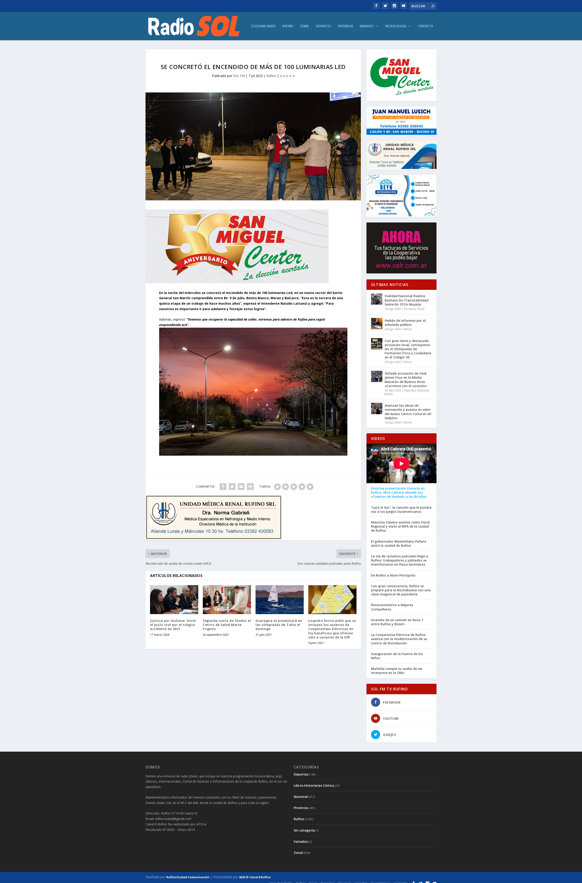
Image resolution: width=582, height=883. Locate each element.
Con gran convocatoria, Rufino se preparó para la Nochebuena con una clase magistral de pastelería (401, 590)
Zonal (304, 26)
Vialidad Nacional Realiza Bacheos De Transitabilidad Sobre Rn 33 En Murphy (407, 300)
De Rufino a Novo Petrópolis (393, 575)
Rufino (287, 26)
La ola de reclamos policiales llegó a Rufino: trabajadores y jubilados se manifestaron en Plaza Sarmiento (399, 560)
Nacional (423, 390)
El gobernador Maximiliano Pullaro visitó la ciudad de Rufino (398, 543)
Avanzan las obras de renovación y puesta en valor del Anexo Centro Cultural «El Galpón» (408, 411)
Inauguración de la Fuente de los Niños (397, 656)
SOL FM (239, 76)
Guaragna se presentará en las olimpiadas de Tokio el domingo (279, 624)
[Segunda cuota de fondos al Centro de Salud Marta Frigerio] (227, 599)
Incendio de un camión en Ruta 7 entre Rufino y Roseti (397, 622)
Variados (367, 26)
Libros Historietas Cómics (314, 785)
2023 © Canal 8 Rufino (255, 877)
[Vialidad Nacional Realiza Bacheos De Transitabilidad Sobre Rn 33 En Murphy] (376, 299)
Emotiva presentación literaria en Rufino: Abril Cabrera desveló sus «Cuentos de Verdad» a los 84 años (398, 492)
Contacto (425, 26)
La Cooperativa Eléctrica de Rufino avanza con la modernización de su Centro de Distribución (399, 639)
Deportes (323, 26)
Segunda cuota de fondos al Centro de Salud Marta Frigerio (227, 624)
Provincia (345, 26)
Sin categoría (304, 830)
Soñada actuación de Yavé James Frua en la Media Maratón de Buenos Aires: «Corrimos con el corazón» (406, 379)
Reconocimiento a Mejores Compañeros (392, 607)
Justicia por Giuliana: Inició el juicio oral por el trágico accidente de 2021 (173, 624)
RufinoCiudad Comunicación (187, 877)
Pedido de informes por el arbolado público (405, 322)
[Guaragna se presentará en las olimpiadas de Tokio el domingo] (280, 599)
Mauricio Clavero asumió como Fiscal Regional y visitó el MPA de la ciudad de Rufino (400, 526)
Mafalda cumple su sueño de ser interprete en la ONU (397, 671)
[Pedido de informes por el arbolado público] (376, 323)
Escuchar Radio (263, 26)
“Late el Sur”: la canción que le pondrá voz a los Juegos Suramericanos (401, 509)
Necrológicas (395, 26)
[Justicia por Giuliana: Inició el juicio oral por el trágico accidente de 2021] (174, 599)
